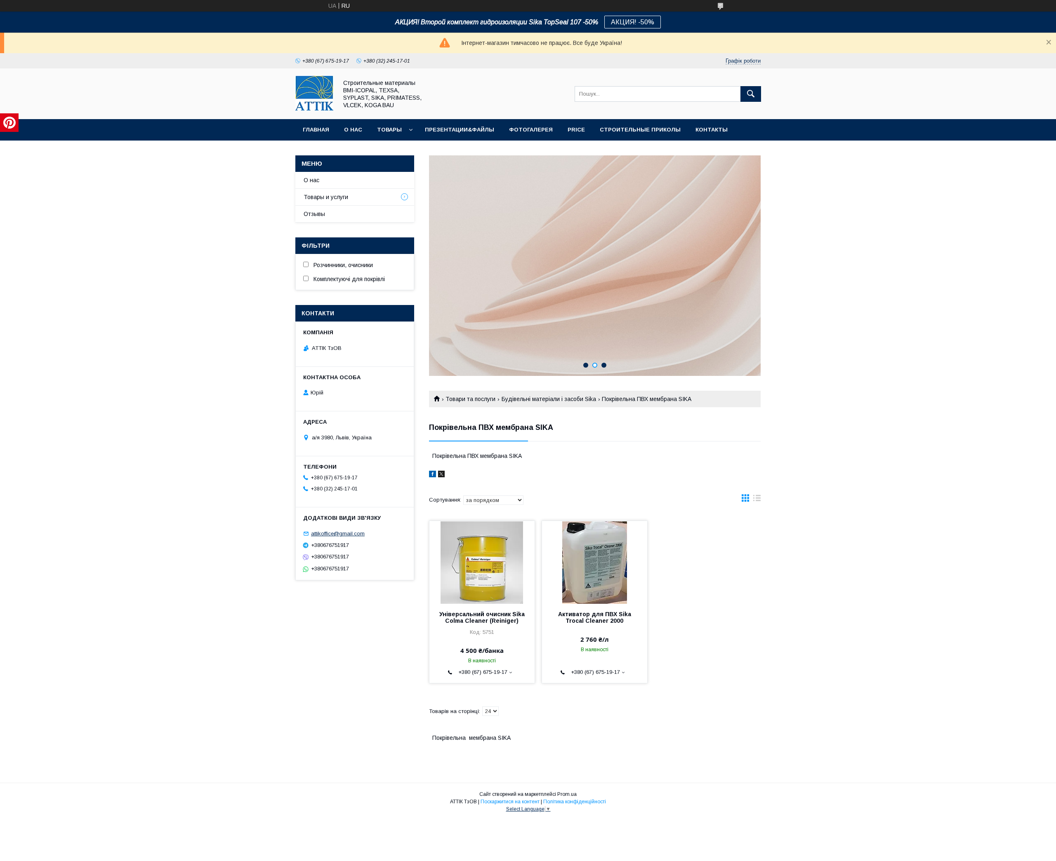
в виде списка (757, 500)
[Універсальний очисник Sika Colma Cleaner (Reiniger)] (482, 562)
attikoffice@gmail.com (338, 533)
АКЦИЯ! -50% (632, 22)
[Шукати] (750, 94)
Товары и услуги (326, 197)
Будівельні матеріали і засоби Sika (549, 399)
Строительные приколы (640, 130)
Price (576, 130)
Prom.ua (567, 794)
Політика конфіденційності (574, 802)
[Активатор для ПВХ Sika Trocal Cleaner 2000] (594, 562)
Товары (389, 130)
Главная (316, 130)
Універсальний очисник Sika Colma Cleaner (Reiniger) (482, 617)
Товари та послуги (470, 399)
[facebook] (432, 475)
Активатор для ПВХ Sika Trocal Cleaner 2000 (594, 617)
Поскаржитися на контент (510, 802)
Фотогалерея (531, 130)
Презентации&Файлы (459, 130)
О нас (353, 130)
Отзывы (314, 214)
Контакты (711, 130)
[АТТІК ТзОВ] (314, 108)
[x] (441, 475)
